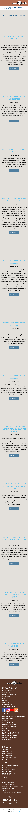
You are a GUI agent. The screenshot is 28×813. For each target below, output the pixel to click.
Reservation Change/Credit (11, 765)
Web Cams (5, 702)
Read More (13, 68)
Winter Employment (9, 784)
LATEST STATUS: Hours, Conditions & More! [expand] (14, 7)
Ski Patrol (5, 790)
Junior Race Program (9, 788)
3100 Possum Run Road (9, 687)
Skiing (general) (7, 742)
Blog (4, 698)
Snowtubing (6, 740)
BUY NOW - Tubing (8, 718)
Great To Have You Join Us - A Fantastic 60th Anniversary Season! (14, 486)
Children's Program (9, 744)
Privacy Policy (7, 767)
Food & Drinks (7, 755)
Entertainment (7, 753)
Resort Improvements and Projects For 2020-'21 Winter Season (14, 539)
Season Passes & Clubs (9, 736)
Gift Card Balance (8, 707)
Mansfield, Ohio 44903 (9, 688)
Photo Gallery (7, 704)
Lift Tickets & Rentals (9, 724)
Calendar (5, 700)
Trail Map (5, 749)
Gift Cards (5, 728)
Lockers (5, 759)
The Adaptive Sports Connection (13, 792)
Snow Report (6, 696)
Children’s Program (9, 726)
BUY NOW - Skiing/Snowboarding (13, 716)
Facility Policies (7, 771)
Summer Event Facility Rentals (12, 786)
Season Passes (7, 720)
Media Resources (8, 782)
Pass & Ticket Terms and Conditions (10, 773)
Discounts (6, 730)
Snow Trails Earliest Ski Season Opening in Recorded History (14, 594)
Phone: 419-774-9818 (8, 690)
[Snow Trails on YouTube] (12, 710)
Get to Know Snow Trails (11, 780)
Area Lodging (7, 751)
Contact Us (6, 692)
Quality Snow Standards (11, 757)
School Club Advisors (9, 738)
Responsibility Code (9, 769)
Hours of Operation (9, 694)
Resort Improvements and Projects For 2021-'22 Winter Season (14, 429)
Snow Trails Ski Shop (9, 722)
